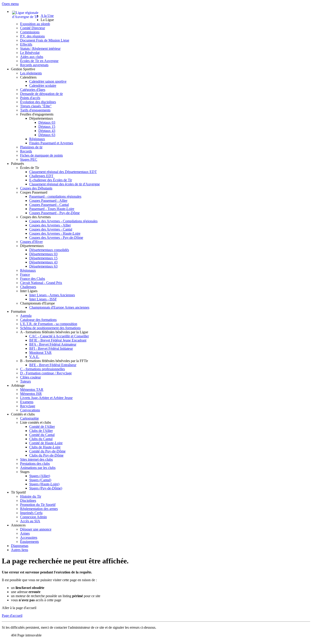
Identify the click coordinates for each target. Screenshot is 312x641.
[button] (47, 20)
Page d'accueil (12, 615)
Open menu (10, 4)
